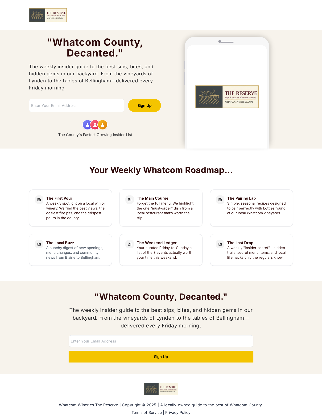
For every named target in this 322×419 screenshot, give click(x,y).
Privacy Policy (177, 412)
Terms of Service (147, 412)
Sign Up (144, 105)
